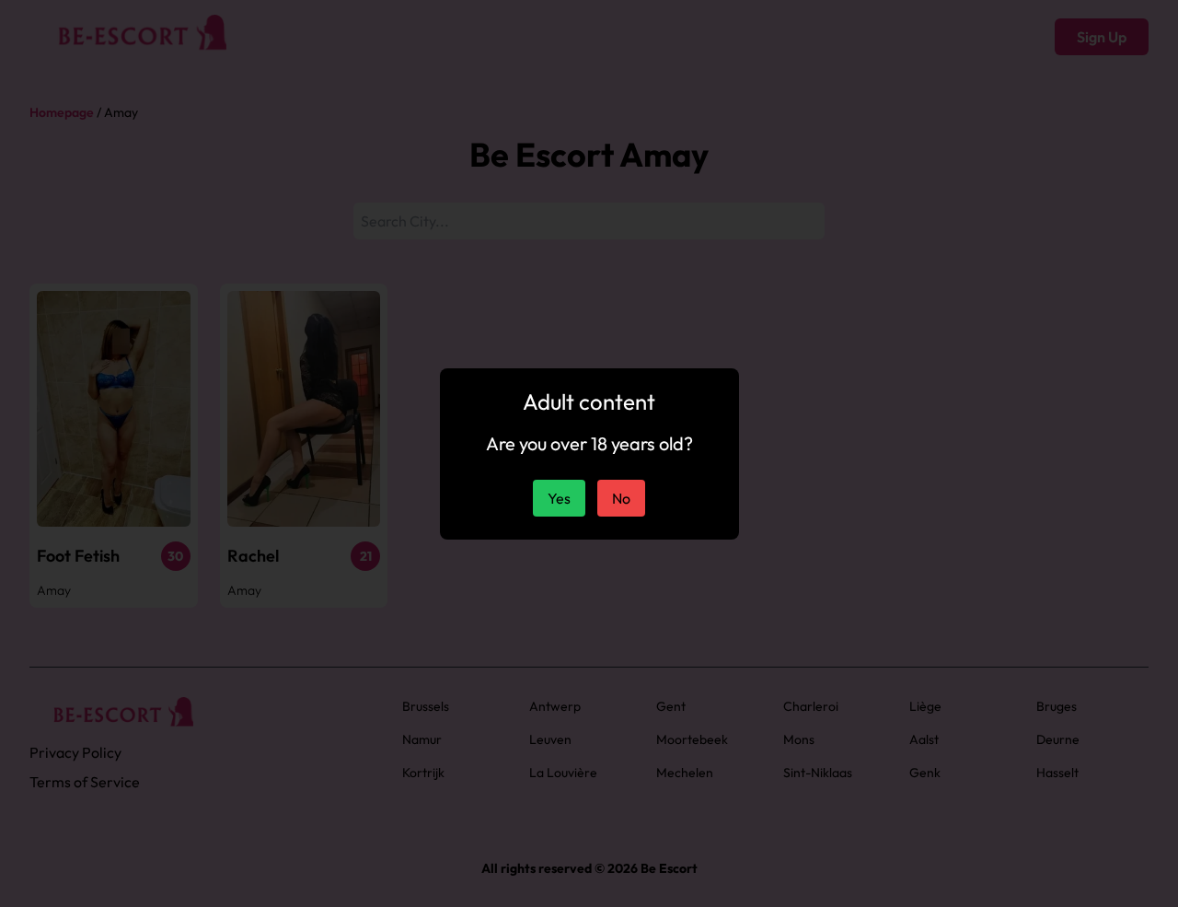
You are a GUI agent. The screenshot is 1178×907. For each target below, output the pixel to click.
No (621, 498)
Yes (559, 498)
